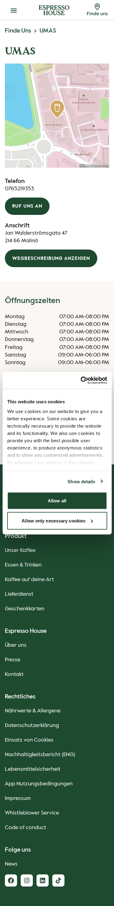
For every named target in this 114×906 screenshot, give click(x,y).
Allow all (57, 500)
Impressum (18, 798)
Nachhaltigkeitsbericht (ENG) (40, 754)
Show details (81, 481)
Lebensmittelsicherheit (32, 769)
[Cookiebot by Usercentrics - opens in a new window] (81, 380)
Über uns (15, 645)
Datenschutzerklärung (32, 725)
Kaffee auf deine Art (29, 579)
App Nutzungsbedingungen (39, 784)
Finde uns (18, 31)
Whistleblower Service (32, 813)
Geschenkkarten (24, 608)
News (11, 864)
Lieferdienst (19, 594)
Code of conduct (25, 827)
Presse (12, 660)
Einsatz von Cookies (29, 740)
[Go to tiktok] (58, 880)
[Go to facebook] (11, 880)
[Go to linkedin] (42, 880)
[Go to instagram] (27, 880)
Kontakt (14, 674)
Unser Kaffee (20, 550)
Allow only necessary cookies (53, 520)
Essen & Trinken (23, 565)
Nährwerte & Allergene (32, 711)
